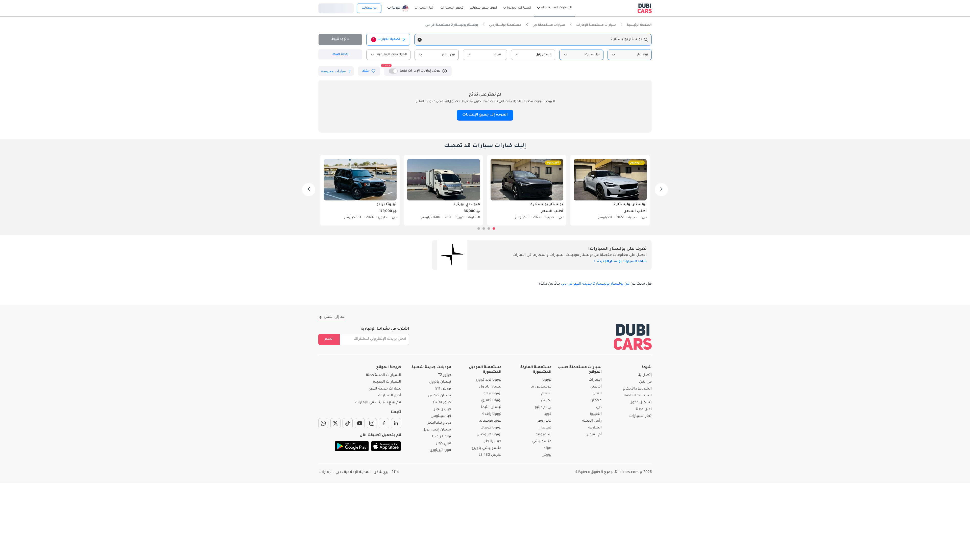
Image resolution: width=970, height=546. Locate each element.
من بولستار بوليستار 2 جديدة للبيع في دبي (595, 284)
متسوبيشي (541, 442)
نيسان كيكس (439, 396)
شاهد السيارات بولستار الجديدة (621, 261)
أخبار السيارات (389, 396)
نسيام (546, 394)
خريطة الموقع (388, 368)
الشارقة (595, 428)
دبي (599, 407)
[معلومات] (444, 71)
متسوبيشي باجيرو (486, 448)
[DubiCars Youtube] (359, 423)
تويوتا (546, 380)
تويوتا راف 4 (491, 414)
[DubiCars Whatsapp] (323, 423)
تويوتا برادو (492, 394)
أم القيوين (594, 435)
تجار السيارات (640, 416)
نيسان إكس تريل (436, 430)
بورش (546, 455)
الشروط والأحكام (637, 389)
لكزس (546, 401)
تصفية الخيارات (386, 39)
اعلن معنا (644, 409)
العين (597, 394)
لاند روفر (544, 421)
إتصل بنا (645, 375)
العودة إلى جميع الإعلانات (485, 115)
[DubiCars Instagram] (371, 423)
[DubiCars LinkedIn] (396, 423)
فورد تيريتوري (440, 450)
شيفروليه (543, 435)
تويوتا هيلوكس (489, 435)
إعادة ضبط (340, 54)
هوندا (547, 448)
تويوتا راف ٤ (441, 437)
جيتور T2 (444, 375)
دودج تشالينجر (439, 423)
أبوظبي (596, 387)
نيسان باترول (490, 387)
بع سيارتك (369, 8)
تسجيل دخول (336, 7)
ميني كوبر (443, 444)
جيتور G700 (442, 403)
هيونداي (545, 428)
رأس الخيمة (592, 421)
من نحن (645, 382)
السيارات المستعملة (383, 375)
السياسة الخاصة (638, 396)
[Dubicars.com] (633, 337)
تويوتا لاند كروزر (488, 380)
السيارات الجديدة (387, 382)
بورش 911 (443, 389)
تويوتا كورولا (491, 428)
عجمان (596, 401)
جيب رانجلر (492, 442)
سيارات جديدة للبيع (385, 389)
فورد (547, 414)
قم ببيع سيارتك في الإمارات (378, 403)
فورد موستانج (489, 421)
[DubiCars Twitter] (335, 423)
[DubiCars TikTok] (347, 423)
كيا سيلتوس (441, 416)
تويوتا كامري (491, 401)
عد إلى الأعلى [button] (334, 317)
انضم (329, 339)
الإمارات (595, 380)
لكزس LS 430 (490, 455)
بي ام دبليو (543, 407)
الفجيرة (596, 414)
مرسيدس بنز (540, 387)
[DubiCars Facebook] (383, 423)
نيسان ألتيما (491, 407)
